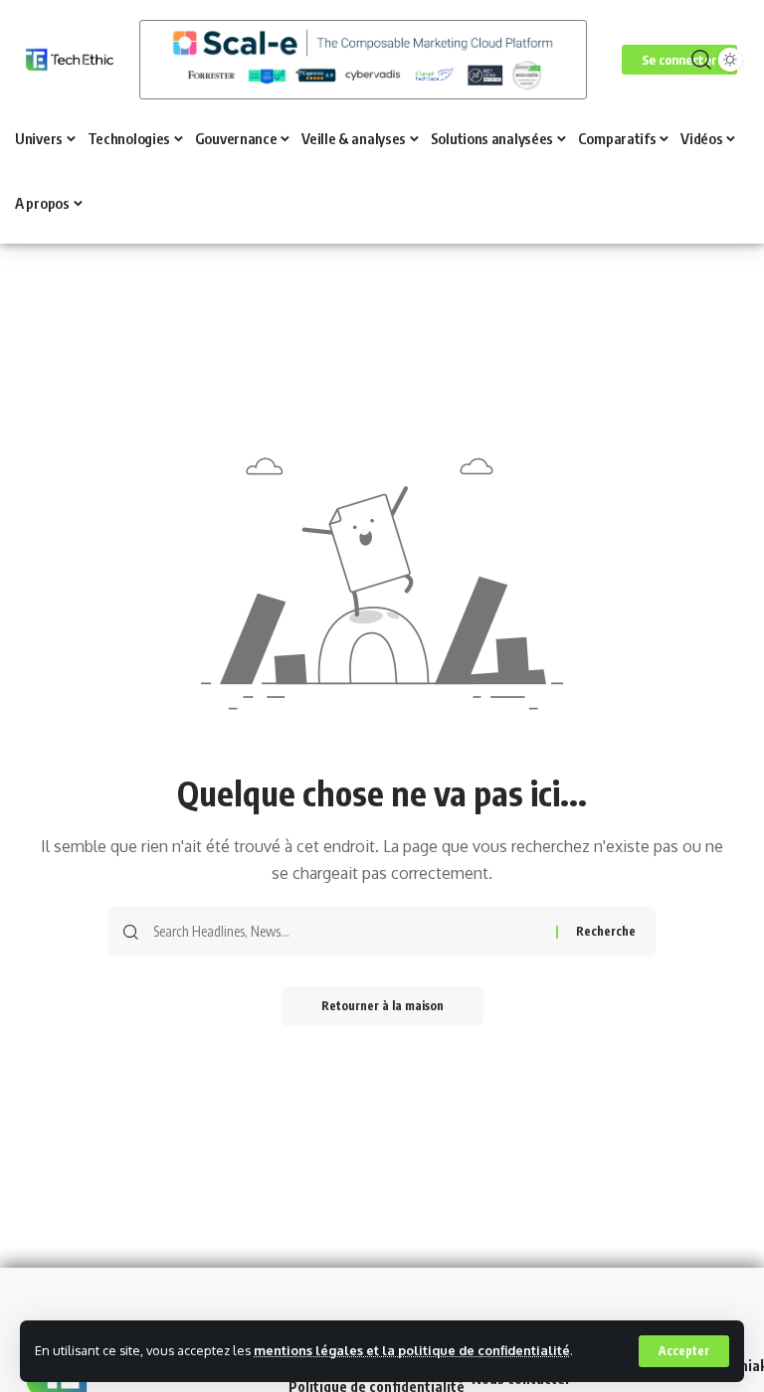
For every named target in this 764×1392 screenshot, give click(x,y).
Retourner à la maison (382, 1005)
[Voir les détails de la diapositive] (363, 59)
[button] (684, 1351)
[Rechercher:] (347, 932)
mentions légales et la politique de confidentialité (412, 1350)
